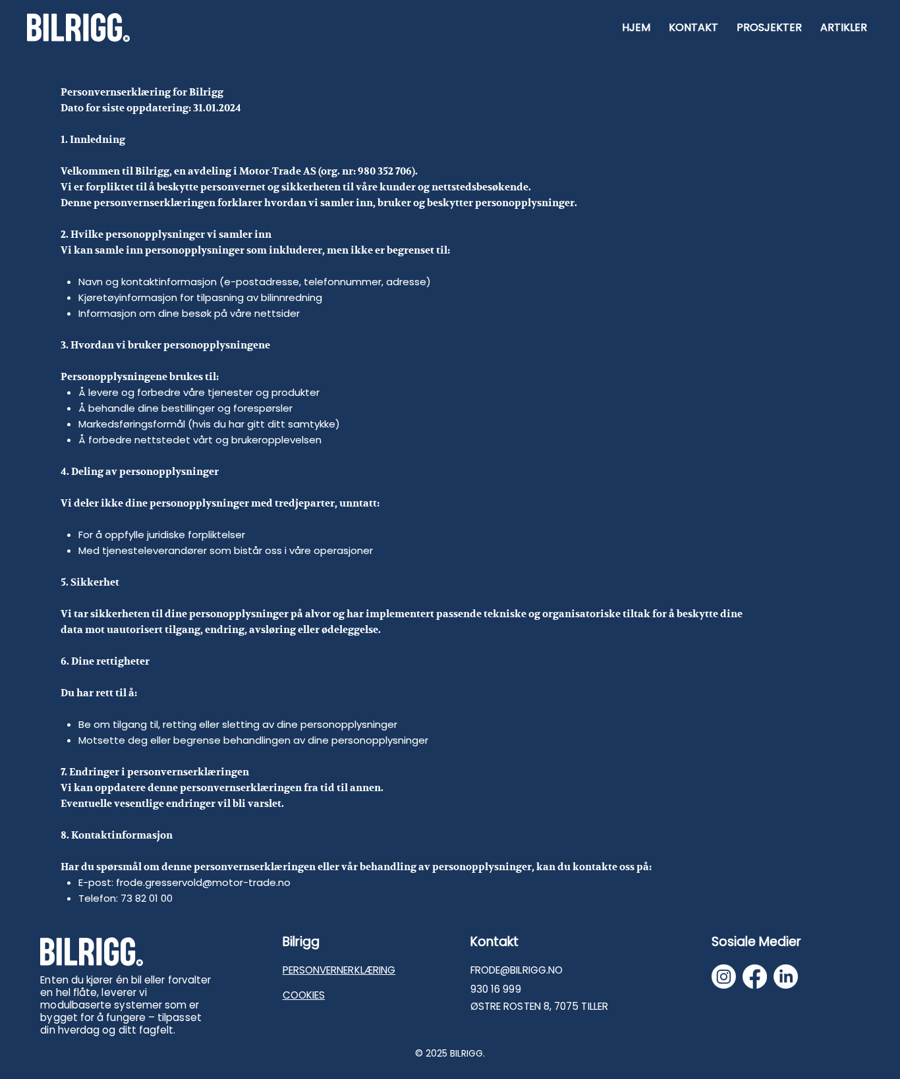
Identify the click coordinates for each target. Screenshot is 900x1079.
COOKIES (304, 995)
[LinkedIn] (785, 976)
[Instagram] (724, 976)
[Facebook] (755, 976)
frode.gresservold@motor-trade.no (203, 882)
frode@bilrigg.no (516, 970)
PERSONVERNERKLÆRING (339, 970)
